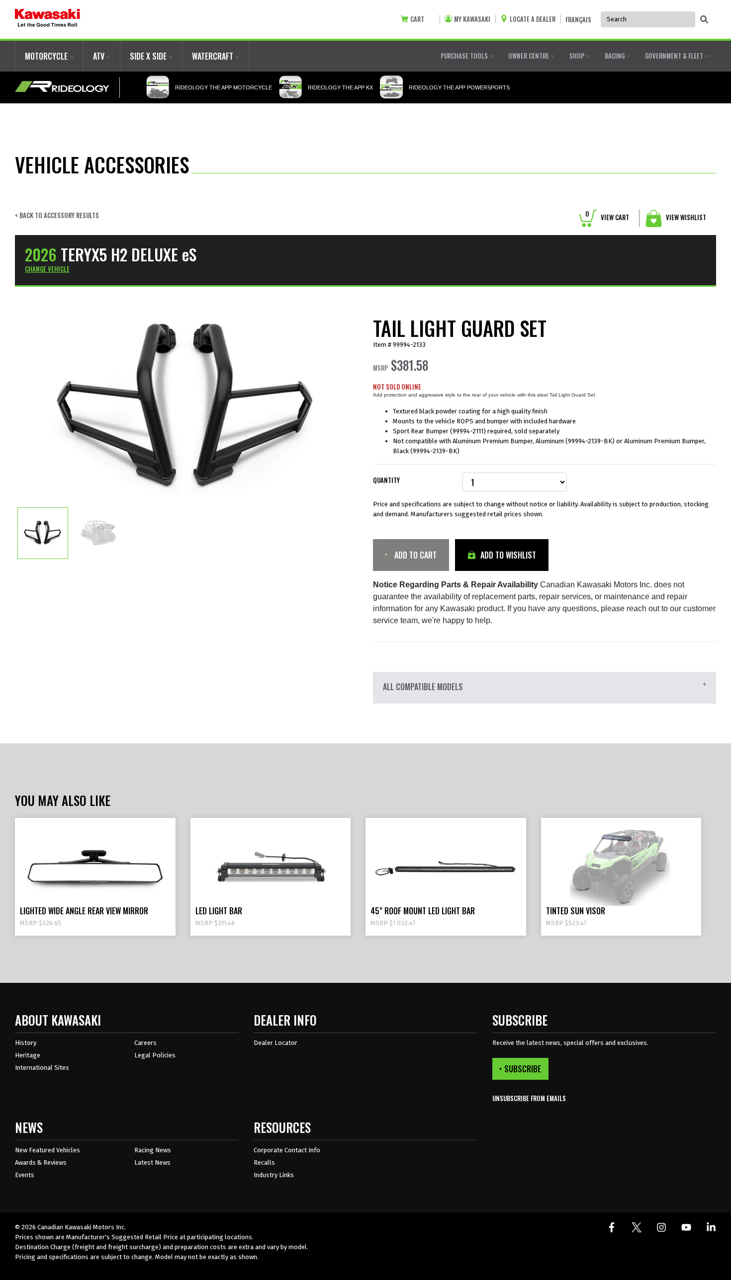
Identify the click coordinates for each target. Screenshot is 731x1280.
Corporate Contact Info (287, 1150)
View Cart (607, 217)
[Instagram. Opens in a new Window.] (661, 1227)
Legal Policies (155, 1055)
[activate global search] (704, 19)
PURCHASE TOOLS (465, 56)
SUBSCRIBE (522, 1069)
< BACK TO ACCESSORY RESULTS (57, 215)
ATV (99, 56)
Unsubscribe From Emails (529, 1098)
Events (24, 1175)
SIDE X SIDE (149, 56)
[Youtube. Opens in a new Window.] (686, 1227)
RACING (615, 56)
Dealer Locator (275, 1042)
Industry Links (274, 1175)
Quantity (386, 480)
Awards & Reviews (41, 1162)
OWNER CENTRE (529, 56)
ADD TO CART (414, 555)
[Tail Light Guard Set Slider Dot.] (43, 533)
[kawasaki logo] (47, 19)
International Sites (42, 1067)
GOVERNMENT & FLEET (675, 56)
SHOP (577, 56)
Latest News (152, 1162)
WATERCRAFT (213, 56)
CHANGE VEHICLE (47, 269)
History (25, 1042)
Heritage (27, 1055)
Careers (145, 1042)
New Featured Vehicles (47, 1150)
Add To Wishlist (507, 555)
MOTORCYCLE (47, 56)
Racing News (152, 1150)
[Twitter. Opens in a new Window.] (636, 1227)
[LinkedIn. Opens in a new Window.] (711, 1227)
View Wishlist (685, 217)
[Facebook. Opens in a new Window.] (612, 1227)
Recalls (264, 1162)
